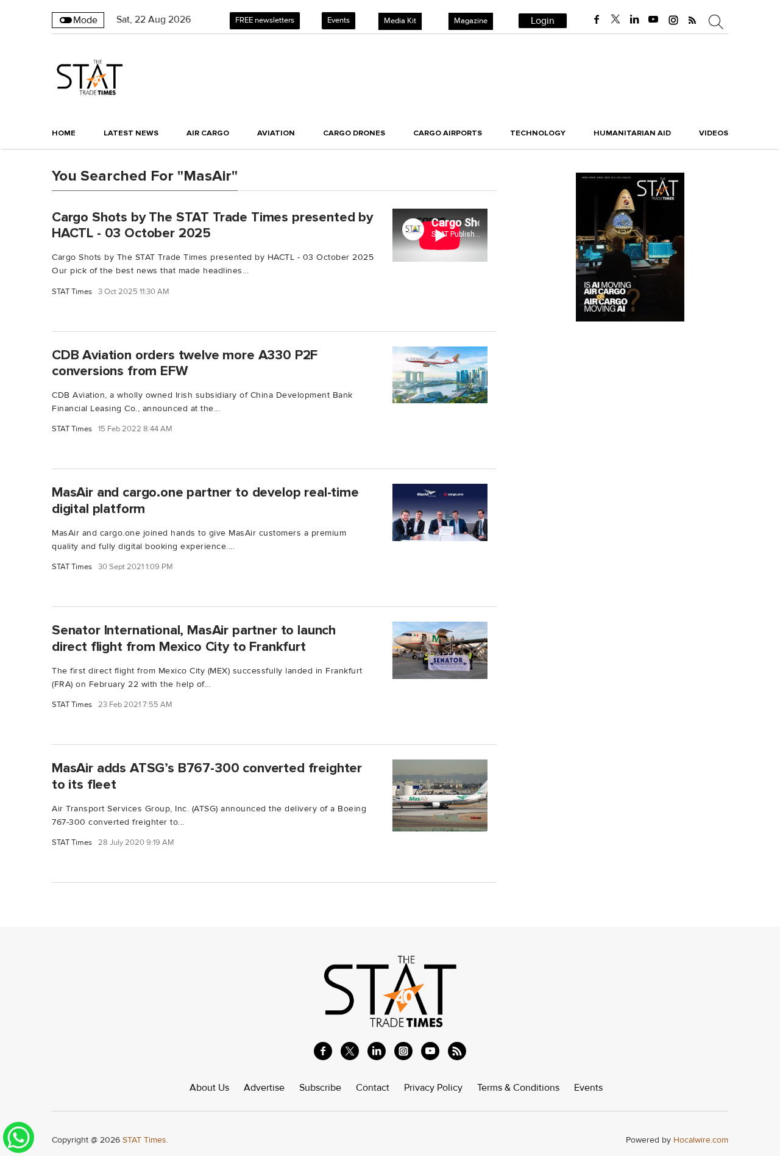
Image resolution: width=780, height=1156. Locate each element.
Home (64, 133)
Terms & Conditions (518, 1088)
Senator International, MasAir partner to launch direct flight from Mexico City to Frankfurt (194, 638)
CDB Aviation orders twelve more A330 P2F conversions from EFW (184, 362)
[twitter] (615, 19)
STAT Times (72, 291)
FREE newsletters (264, 20)
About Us (209, 1088)
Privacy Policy (433, 1088)
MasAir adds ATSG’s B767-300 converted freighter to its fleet (207, 776)
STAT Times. (145, 1140)
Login (543, 21)
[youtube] (653, 19)
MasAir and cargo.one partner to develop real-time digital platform (205, 500)
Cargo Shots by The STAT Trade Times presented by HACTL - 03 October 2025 (212, 225)
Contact (372, 1088)
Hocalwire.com (700, 1140)
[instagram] (673, 19)
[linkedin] (634, 19)
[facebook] (596, 19)
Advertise (264, 1088)
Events (338, 20)
